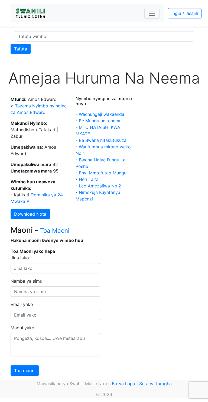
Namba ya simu (26, 281)
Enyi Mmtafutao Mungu (102, 173)
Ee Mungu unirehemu (100, 120)
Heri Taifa (89, 179)
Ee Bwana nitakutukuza (102, 140)
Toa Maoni (54, 230)
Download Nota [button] (30, 214)
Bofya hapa (123, 383)
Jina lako (20, 257)
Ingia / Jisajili (184, 13)
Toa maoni (24, 370)
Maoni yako (22, 327)
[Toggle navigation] (152, 13)
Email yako (22, 304)
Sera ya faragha (155, 383)
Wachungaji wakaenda (101, 114)
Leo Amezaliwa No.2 (100, 186)
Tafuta (20, 49)
